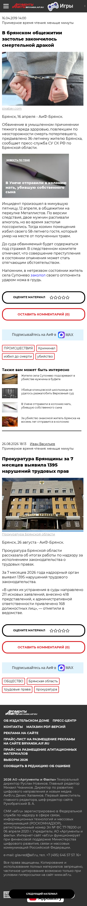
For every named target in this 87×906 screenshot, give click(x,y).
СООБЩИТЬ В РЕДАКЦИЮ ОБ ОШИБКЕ (37, 766)
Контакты (13, 727)
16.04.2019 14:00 (14, 18)
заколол (38, 275)
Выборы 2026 (16, 760)
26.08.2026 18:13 (14, 444)
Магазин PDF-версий (46, 727)
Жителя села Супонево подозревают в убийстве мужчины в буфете (48, 377)
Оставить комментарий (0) (44, 314)
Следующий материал (41, 893)
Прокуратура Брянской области (28, 534)
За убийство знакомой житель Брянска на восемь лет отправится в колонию (50, 419)
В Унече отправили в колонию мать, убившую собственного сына (46, 405)
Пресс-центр (64, 721)
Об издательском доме (26, 721)
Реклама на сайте (21, 733)
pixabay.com (12, 109)
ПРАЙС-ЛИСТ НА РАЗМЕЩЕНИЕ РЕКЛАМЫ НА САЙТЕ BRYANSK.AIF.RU (39, 741)
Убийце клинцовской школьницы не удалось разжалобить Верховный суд (47, 391)
